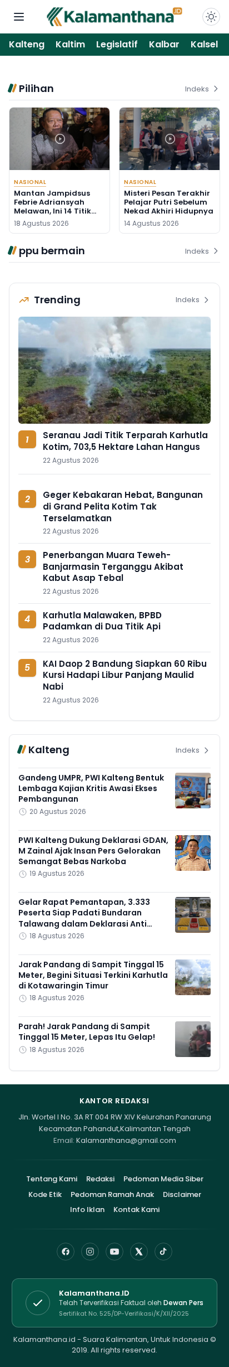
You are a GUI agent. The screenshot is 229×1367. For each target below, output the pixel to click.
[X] (139, 1252)
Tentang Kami (51, 1179)
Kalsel (204, 44)
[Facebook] (65, 1252)
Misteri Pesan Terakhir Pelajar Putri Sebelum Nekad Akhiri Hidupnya (168, 202)
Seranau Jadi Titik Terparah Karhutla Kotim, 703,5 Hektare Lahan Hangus (125, 441)
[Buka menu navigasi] (19, 17)
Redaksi (100, 1179)
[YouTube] (114, 1252)
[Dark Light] (211, 17)
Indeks (197, 89)
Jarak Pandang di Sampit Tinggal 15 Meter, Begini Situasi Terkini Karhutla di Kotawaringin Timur (93, 975)
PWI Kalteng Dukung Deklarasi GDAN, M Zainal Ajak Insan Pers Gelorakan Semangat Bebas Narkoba (93, 851)
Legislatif (117, 44)
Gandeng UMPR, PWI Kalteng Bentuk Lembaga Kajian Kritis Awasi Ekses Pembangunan (91, 788)
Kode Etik (45, 1194)
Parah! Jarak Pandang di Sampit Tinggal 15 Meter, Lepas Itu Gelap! (86, 1032)
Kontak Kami (136, 1209)
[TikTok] (163, 1252)
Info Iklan (87, 1209)
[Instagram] (90, 1252)
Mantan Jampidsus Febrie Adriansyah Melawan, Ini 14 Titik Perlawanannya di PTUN (52, 211)
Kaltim (70, 44)
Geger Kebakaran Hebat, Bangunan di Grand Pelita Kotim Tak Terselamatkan (123, 506)
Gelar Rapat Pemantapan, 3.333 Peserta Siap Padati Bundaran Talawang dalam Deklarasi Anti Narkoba (84, 918)
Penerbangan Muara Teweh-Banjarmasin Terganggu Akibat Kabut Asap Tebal (113, 566)
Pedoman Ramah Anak (112, 1194)
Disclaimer (182, 1194)
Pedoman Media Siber (163, 1179)
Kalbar (164, 44)
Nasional (30, 182)
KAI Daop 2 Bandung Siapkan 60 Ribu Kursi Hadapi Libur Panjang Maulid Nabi (125, 675)
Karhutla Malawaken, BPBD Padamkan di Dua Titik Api (102, 621)
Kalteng (26, 44)
